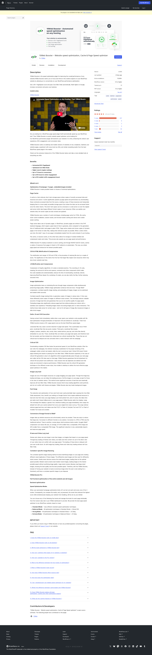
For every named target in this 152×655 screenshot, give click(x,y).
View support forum (100, 149)
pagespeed (118, 95)
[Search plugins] (23, 17)
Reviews (41, 65)
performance (114, 99)
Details (34, 65)
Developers (66, 636)
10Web (43, 58)
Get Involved (94, 631)
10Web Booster (34, 95)
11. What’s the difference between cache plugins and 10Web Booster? (50, 587)
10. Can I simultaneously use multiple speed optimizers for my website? (50, 582)
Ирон (22, 646)
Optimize (112, 95)
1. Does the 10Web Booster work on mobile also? (44, 538)
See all (120, 132)
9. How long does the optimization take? (42, 577)
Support (119, 65)
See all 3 (120, 92)
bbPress (122, 636)
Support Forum (44, 526)
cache (107, 95)
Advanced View (99, 103)
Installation (51, 65)
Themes (37, 634)
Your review (97, 132)
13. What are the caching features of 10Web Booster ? (46, 598)
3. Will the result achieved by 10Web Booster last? (44, 547)
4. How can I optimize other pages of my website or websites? (48, 552)
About (8, 631)
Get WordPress (144, 2)
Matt (121, 634)
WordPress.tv (67, 639)
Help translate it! (87, 12)
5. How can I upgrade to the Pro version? (42, 557)
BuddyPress (123, 639)
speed (119, 99)
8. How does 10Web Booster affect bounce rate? (44, 572)
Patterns (37, 639)
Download (118, 57)
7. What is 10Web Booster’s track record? (42, 567)
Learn (64, 631)
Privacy (8, 639)
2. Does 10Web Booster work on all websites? (43, 542)
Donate (93, 636)
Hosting (8, 636)
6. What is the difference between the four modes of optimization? (49, 562)
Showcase (37, 631)
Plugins (36, 636)
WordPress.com (124, 631)
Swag (93, 639)
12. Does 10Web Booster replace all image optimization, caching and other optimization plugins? (45, 592)
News (7, 634)
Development (62, 65)
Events (92, 634)
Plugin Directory (10, 8)
